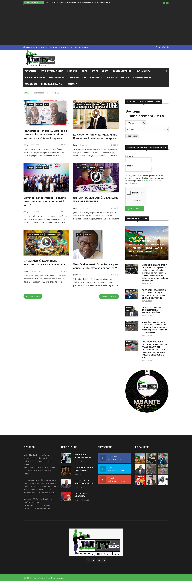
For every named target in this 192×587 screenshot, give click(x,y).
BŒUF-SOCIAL (96, 77)
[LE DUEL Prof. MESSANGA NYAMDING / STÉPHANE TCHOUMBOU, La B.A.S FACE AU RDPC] (66, 497)
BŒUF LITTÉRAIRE (66, 47)
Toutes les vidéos (122, 71)
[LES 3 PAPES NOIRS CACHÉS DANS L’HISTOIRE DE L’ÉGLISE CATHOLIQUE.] (66, 471)
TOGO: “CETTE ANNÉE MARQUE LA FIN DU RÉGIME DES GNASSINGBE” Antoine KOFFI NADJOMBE (88, 3)
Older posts (34, 296)
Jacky (26, 145)
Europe (39, 104)
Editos (79, 235)
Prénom (129, 156)
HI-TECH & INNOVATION (52, 84)
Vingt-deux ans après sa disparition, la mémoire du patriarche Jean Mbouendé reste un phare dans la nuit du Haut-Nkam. (154, 327)
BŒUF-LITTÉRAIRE (57, 77)
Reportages (31, 84)
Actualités (30, 71)
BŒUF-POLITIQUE (78, 77)
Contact (72, 84)
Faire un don (132, 136)
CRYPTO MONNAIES (142, 77)
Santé (95, 71)
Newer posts (107, 296)
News (47, 104)
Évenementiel (51, 235)
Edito (84, 71)
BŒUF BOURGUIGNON (48, 47)
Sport (105, 71)
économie (72, 71)
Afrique (31, 104)
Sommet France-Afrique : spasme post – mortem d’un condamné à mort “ (45, 201)
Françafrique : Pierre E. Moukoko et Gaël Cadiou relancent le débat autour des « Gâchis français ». (46, 134)
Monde (97, 104)
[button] (164, 3)
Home (26, 93)
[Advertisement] (96, 24)
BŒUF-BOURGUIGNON (35, 77)
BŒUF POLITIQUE (82, 47)
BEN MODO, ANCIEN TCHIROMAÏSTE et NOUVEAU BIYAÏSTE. (151, 310)
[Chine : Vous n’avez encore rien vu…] (140, 484)
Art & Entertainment (52, 71)
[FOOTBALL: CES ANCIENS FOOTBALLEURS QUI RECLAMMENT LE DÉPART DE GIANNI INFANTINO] (132, 294)
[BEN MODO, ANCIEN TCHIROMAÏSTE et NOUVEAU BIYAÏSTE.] (140, 473)
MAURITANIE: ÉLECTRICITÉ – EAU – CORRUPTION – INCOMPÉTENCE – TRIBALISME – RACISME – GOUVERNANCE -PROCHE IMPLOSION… (147, 245)
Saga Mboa (130, 268)
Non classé (130, 290)
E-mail (129, 166)
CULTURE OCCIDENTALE (118, 77)
